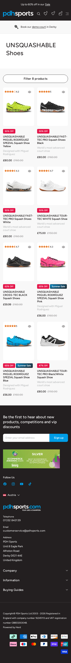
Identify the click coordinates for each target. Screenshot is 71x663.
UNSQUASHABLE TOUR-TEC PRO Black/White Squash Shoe (52, 374)
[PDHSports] (18, 14)
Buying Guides (13, 590)
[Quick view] (30, 92)
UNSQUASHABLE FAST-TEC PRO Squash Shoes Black (52, 140)
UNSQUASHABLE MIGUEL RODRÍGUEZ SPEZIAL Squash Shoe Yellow (16, 141)
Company (10, 570)
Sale (47, 4)
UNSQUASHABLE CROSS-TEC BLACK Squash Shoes (15, 295)
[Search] (38, 13)
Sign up (58, 437)
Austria (12, 495)
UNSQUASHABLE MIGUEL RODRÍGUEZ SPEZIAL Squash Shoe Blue (16, 375)
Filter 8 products (35, 78)
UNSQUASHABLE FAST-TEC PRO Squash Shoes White (18, 219)
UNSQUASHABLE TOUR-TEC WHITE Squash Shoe (52, 217)
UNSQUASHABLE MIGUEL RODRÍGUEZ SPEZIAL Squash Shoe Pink (50, 296)
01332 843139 (12, 520)
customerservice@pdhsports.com (24, 530)
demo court (39, 27)
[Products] (67, 13)
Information (11, 580)
